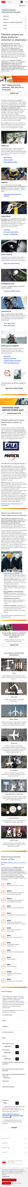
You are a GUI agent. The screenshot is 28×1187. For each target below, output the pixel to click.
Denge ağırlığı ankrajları (10, 162)
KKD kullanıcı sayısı (8, 1043)
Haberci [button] (5, 1143)
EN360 (9, 928)
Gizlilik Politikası (18, 1160)
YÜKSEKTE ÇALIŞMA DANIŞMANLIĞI (12, 22)
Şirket (4, 1038)
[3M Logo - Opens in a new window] (3, 2)
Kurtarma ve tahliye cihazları (12, 291)
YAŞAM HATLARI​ (6, 311)
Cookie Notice (5, 1176)
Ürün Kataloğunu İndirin (14, 388)
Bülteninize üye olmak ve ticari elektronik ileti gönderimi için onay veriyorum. (12, 1122)
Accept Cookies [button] (6, 1183)
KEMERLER (4, 182)
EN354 (9, 906)
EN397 (9, 950)
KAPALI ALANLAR (6, 254)
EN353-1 (9, 891)
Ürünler (5, 19)
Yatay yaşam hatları (9, 323)
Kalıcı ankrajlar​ (8, 157)
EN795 (9, 957)
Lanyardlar (7, 229)
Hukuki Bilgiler (11, 1160)
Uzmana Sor (14, 93)
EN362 (9, 942)
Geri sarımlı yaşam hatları (11, 232)
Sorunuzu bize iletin (14, 413)
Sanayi (4, 1056)
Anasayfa (6, 16)
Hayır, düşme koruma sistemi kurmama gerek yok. (13, 1075)
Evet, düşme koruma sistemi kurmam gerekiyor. (13, 1070)
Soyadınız (5, 1026)
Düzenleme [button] (6, 1147)
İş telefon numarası (7, 1032)
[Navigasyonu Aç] (26, 2)
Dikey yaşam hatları (9, 325)
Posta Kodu (5, 1081)
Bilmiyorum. (7, 1078)
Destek (5, 28)
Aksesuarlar (7, 356)
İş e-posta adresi (7, 1015)
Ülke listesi (5, 1100)
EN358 (9, 920)
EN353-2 (9, 898)
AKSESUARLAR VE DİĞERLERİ (10, 346)
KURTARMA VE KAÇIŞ (7, 283)
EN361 (9, 935)
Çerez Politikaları (11, 1162)
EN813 (9, 964)
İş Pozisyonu (5, 1050)
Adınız (4, 1020)
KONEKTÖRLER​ (5, 216)
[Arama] (22, 2)
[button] (17, 1183)
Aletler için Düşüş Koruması (12, 363)
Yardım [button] (4, 1152)
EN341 (9, 884)
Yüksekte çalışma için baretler (12, 360)
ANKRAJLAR (5, 145)
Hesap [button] (23, 5)
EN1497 (9, 979)
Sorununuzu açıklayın (8, 1086)
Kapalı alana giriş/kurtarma (11, 263)
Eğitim (5, 25)
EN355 (9, 913)
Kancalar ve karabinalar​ (10, 234)
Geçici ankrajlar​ (8, 160)
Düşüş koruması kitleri (10, 358)
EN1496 (9, 972)
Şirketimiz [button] (5, 1138)
